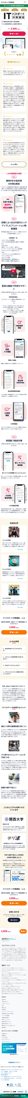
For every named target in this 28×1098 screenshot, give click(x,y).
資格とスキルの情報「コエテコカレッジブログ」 (11, 988)
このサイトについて (6, 1003)
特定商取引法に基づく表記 (7, 1013)
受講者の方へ (5, 1033)
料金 (3, 1005)
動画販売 (4, 1035)
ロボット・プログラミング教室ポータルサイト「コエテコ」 (13, 968)
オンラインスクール (6, 1039)
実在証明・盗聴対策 (4, 1074)
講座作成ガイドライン (6, 1021)
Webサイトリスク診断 (13, 1071)
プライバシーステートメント (7, 1011)
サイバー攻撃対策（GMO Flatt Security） (7, 1078)
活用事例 (4, 1009)
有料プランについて (6, 1019)
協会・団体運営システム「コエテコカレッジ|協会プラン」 (13, 993)
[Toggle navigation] (25, 2)
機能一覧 (4, 1007)
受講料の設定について (6, 1023)
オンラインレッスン (6, 1041)
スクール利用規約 (6, 1015)
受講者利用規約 (5, 1017)
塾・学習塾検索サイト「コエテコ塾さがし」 (10, 978)
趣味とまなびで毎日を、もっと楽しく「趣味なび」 (11, 991)
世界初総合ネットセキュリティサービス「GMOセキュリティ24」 (11, 1069)
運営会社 (4, 999)
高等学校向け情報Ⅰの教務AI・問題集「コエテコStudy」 (13, 990)
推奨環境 (4, 1027)
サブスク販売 (4, 1037)
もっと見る (14, 164)
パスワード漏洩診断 (4, 1071)
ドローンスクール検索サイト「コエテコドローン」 (11, 973)
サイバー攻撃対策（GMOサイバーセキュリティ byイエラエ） (11, 1076)
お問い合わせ (5, 1001)
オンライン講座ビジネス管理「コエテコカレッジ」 (11, 986)
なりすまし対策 (18, 1078)
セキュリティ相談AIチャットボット (6, 1073)
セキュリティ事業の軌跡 (5, 1079)
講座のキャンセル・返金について (8, 1025)
